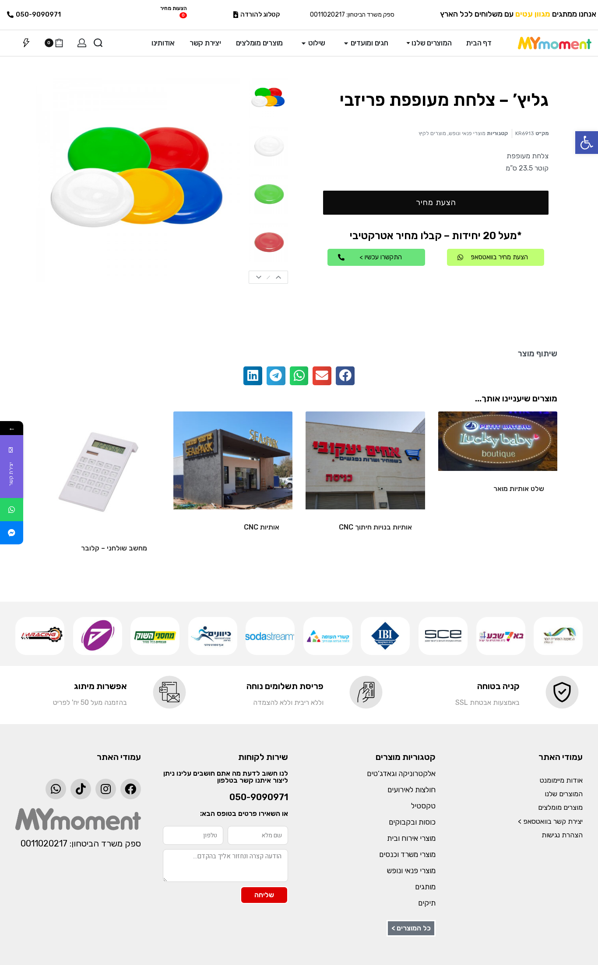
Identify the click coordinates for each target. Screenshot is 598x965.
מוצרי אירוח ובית (411, 838)
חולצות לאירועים (411, 789)
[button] (586, 142)
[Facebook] (130, 789)
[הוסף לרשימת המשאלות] (458, 432)
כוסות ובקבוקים (412, 822)
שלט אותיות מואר (518, 488)
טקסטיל (423, 805)
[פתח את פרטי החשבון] (82, 43)
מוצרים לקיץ (432, 133)
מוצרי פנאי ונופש (467, 133)
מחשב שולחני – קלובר (114, 548)
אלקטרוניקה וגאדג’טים (401, 773)
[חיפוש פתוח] (98, 43)
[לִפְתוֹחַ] (26, 43)
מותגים (425, 886)
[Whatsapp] (56, 789)
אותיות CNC (261, 527)
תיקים (427, 903)
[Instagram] (105, 789)
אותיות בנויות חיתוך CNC (375, 527)
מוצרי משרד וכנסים (407, 854)
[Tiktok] (80, 789)
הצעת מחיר (436, 202)
